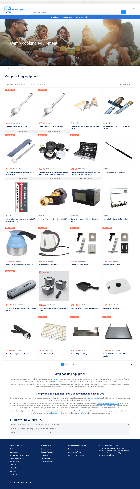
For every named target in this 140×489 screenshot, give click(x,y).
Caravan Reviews (47, 452)
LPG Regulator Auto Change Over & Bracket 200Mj (85, 128)
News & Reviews (84, 2)
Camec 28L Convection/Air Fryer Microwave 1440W (85, 220)
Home (4, 69)
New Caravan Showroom (57, 2)
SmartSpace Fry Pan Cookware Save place (85, 308)
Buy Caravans (43, 2)
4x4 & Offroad (54, 17)
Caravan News (46, 449)
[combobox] (75, 12)
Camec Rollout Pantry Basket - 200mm (115, 219)
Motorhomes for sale (75, 452)
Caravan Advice (46, 455)
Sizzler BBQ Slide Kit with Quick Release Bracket (116, 355)
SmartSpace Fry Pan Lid (111, 308)
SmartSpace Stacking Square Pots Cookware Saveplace (53, 309)
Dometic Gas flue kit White (79, 264)
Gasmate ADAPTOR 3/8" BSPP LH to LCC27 (53, 219)
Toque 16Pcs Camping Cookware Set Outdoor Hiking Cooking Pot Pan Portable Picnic (53, 173)
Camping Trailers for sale (76, 455)
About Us (13, 465)
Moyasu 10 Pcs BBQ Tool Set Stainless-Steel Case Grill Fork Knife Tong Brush (85, 173)
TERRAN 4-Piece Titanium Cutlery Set (18, 126)
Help (11, 449)
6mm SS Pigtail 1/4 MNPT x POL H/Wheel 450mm (116, 128)
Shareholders (14, 474)
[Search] (123, 12)
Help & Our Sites (96, 2)
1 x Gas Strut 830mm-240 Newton (114, 172)
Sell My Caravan (72, 2)
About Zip (13, 468)
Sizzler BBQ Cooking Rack (47, 354)
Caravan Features (47, 462)
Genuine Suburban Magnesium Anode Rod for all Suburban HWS (21, 220)
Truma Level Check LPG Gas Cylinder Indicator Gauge (21, 309)
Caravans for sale (74, 449)
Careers (13, 471)
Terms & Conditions (17, 458)
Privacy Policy (15, 462)
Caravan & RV (67, 17)
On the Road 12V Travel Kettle (48, 264)
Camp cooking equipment (15, 69)
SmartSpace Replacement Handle (17, 354)
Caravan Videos (46, 458)
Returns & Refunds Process (19, 455)
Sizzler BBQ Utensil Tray (79, 354)
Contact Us (14, 452)
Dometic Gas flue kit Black (111, 264)
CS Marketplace (16, 483)
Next (131, 364)
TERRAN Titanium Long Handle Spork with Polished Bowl (20, 173)
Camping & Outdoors (83, 17)
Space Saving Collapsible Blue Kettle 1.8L (20, 264)
